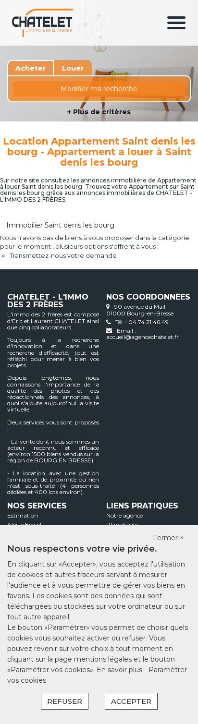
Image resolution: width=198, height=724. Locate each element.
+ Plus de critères (99, 112)
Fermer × (168, 537)
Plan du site (122, 524)
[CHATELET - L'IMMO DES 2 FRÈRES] (42, 23)
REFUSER (64, 701)
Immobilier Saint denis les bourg (60, 225)
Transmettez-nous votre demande (63, 255)
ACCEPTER (131, 701)
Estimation (22, 515)
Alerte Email (24, 524)
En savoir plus (120, 669)
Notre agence (124, 515)
